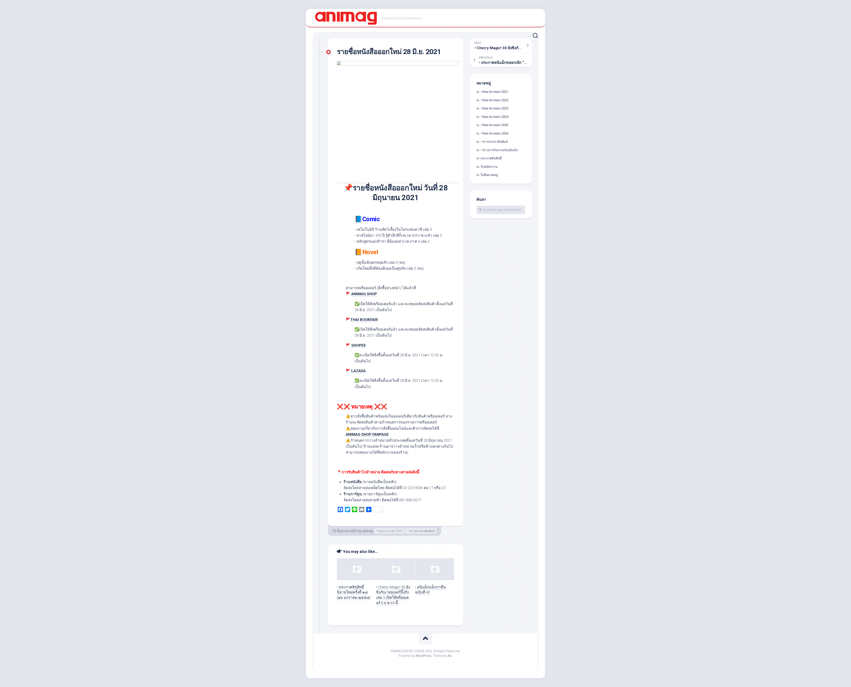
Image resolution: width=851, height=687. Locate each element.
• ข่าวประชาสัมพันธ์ (421, 531)
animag (367, 531)
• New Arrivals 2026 (494, 133)
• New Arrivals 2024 (494, 117)
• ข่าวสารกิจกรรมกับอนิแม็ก (499, 150)
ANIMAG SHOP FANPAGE (367, 434)
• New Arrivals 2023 (494, 108)
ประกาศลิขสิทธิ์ (491, 158)
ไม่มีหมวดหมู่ (489, 175)
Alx (449, 656)
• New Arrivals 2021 (389, 531)
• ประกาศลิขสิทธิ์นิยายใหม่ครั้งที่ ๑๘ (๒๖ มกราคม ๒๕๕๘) (354, 592)
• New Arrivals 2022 (494, 100)
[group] (399, 491)
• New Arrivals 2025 (494, 125)
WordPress (424, 656)
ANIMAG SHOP (364, 294)
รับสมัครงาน (489, 166)
